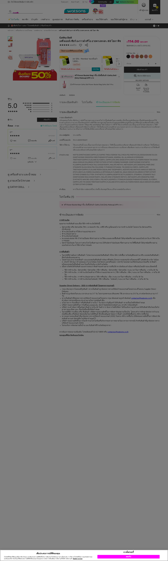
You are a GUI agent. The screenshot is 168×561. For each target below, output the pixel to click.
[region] (84, 555)
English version (77, 559)
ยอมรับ (128, 557)
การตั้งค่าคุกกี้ (128, 552)
